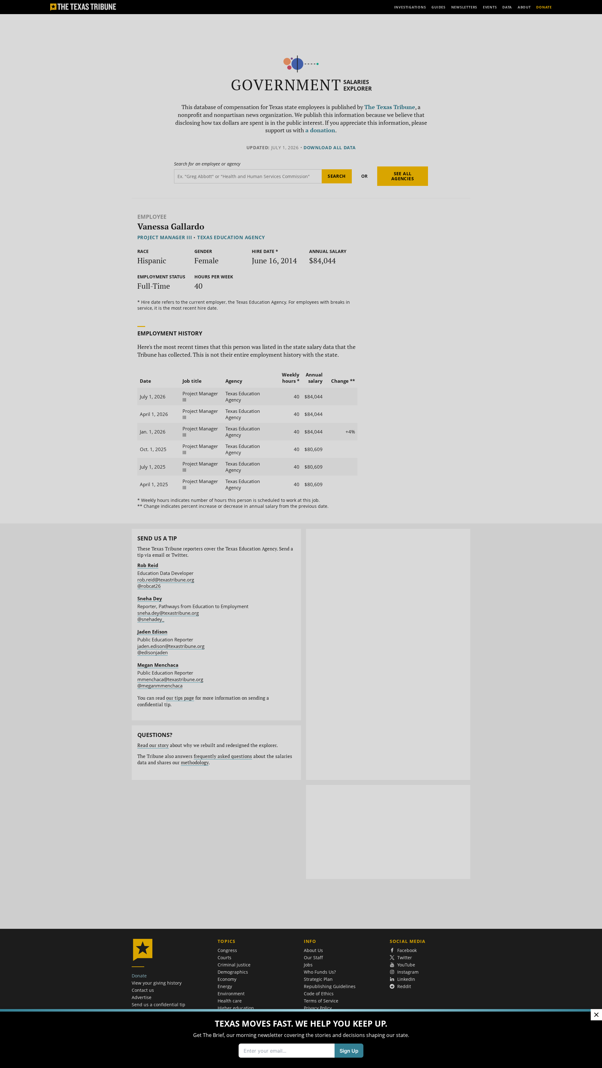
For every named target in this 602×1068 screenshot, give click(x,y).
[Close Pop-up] (596, 1014)
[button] (301, 534)
